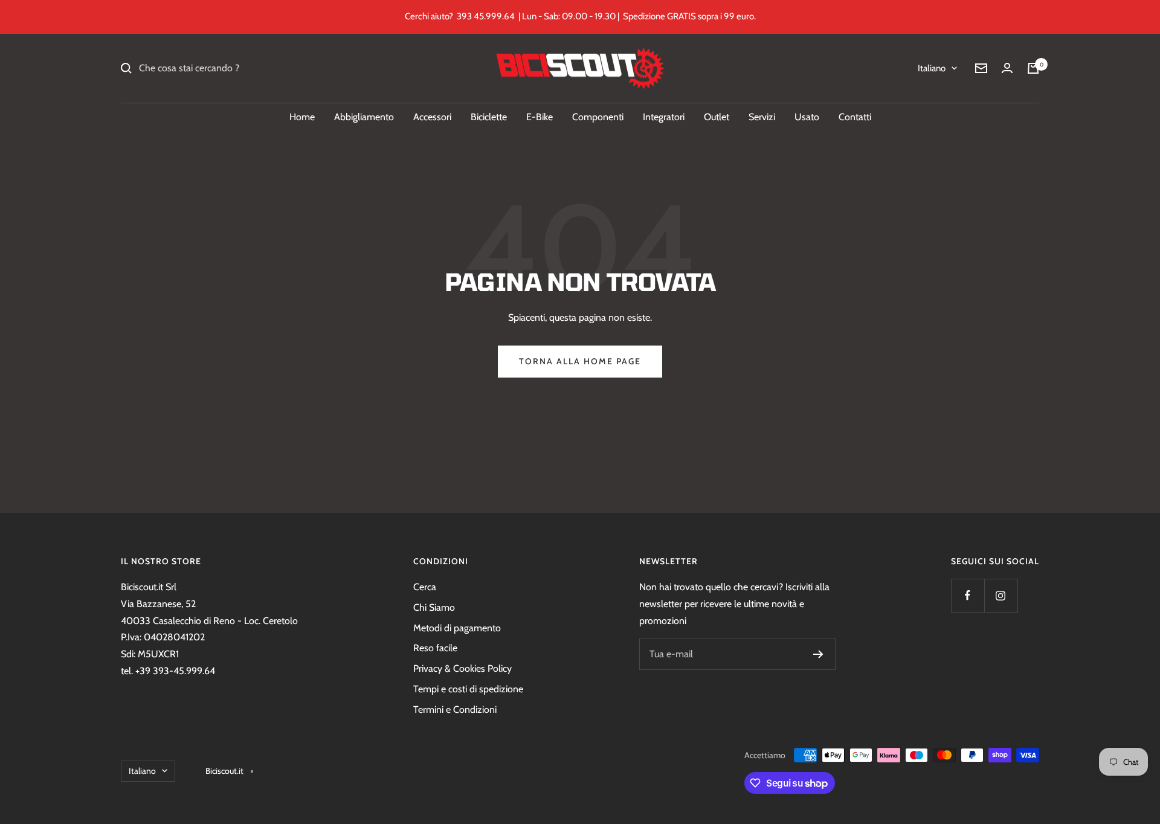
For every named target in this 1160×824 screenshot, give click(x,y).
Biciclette (489, 117)
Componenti (598, 117)
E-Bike (539, 117)
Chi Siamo (434, 607)
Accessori (432, 117)
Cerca (424, 587)
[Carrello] (1033, 68)
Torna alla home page (580, 361)
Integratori (664, 117)
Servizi (762, 117)
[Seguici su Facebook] (967, 595)
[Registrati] (818, 654)
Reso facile (435, 648)
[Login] (1007, 68)
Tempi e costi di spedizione (468, 689)
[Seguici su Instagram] (1000, 595)
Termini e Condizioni (455, 709)
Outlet (716, 117)
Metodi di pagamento (457, 628)
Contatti (855, 117)
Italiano (932, 68)
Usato (806, 117)
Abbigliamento (364, 117)
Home (302, 117)
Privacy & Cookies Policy (462, 668)
